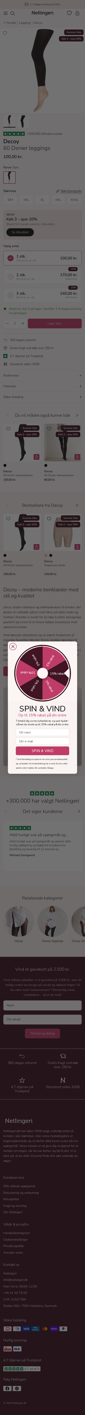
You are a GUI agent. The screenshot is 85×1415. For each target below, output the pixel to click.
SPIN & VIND (42, 750)
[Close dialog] (13, 646)
